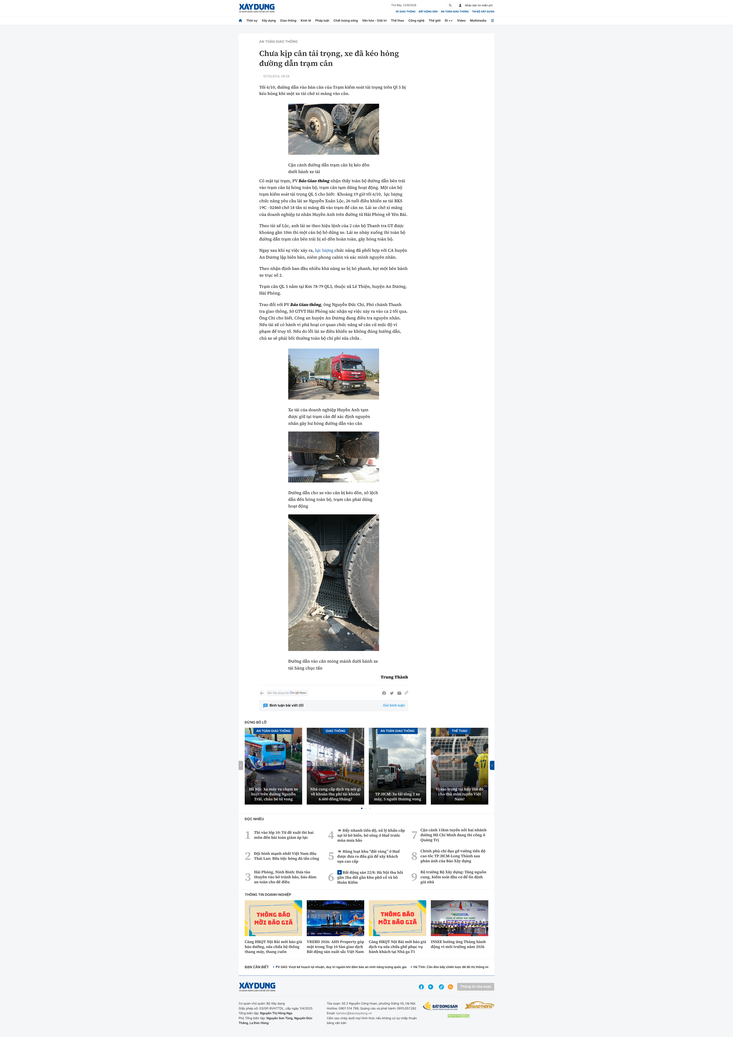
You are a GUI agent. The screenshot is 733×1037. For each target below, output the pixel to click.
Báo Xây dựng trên (278, 693)
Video (461, 20)
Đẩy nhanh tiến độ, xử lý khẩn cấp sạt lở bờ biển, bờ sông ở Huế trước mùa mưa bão (371, 835)
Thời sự (251, 20)
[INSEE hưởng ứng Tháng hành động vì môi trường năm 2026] (459, 918)
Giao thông (288, 20)
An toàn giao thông (455, 11)
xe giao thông (405, 11)
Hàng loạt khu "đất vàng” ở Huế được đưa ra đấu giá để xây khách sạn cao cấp (368, 856)
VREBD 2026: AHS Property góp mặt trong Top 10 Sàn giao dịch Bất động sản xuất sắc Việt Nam (335, 946)
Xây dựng (269, 20)
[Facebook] (384, 693)
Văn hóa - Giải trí (374, 20)
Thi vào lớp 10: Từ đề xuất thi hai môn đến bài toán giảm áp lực (284, 835)
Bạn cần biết (257, 967)
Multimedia (478, 20)
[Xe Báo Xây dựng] (479, 1005)
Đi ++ (449, 20)
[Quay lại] (262, 693)
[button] (361, 808)
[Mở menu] (492, 21)
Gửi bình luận (394, 705)
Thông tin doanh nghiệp (268, 895)
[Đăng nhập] (460, 5)
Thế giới (435, 20)
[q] (333, 582)
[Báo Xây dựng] (257, 8)
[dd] (333, 129)
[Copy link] (406, 693)
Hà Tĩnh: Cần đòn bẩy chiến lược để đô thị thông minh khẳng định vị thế (465, 967)
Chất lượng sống (345, 20)
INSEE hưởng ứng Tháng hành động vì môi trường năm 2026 (458, 944)
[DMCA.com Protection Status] (458, 1016)
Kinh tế (306, 20)
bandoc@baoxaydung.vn (354, 1013)
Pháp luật (322, 20)
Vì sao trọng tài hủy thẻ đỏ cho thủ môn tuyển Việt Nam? (460, 794)
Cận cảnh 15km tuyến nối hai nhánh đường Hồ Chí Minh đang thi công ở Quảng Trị (454, 834)
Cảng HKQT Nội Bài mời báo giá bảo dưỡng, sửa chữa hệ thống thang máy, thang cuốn (273, 946)
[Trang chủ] (240, 20)
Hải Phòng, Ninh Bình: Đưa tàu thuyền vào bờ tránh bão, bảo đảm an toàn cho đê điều (285, 876)
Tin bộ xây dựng (483, 11)
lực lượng (324, 250)
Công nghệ (416, 20)
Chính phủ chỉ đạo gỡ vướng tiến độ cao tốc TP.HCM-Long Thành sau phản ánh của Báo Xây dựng (453, 855)
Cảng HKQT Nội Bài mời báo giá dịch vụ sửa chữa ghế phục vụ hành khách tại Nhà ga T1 (397, 946)
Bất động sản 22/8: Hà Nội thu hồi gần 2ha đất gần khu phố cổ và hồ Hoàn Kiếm (370, 877)
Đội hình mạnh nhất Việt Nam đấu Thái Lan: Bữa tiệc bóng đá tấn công (286, 856)
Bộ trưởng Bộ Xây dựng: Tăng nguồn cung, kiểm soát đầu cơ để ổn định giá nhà (453, 876)
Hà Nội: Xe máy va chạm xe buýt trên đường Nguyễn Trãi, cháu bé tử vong (273, 794)
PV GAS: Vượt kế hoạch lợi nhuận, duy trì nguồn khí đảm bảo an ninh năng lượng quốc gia (341, 967)
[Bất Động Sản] (440, 1006)
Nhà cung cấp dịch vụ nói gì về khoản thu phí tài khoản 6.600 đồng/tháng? (335, 794)
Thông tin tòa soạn (475, 987)
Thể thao (397, 20)
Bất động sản (428, 11)
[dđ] (333, 374)
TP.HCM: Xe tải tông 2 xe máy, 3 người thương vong (397, 796)
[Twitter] (391, 693)
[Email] (399, 693)
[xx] (333, 456)
